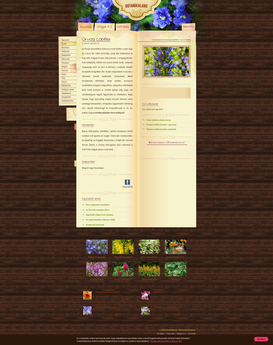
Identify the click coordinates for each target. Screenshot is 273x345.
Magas (64, 67)
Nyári (64, 74)
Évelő (64, 44)
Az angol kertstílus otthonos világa (100, 220)
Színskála (123, 26)
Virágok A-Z (104, 26)
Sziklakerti (66, 55)
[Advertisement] (100, 183)
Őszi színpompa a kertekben (98, 205)
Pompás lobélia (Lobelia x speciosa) (161, 125)
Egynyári (65, 40)
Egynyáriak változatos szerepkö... (108, 292)
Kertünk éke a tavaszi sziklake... (107, 307)
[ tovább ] (125, 298)
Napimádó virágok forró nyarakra (99, 215)
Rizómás (65, 48)
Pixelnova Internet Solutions (85, 331)
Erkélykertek (158, 292)
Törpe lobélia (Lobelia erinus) (158, 120)
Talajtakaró (66, 93)
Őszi (63, 78)
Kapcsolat (170, 334)
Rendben (261, 339)
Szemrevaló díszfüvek (95, 225)
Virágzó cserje (68, 89)
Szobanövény (67, 101)
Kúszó (64, 82)
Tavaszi (65, 70)
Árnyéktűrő (66, 97)
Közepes (65, 63)
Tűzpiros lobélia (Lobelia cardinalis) (161, 129)
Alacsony (66, 59)
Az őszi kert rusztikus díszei (97, 210)
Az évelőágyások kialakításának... (166, 307)
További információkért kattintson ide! (166, 341)
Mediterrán (66, 86)
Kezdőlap (86, 26)
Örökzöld (65, 51)
